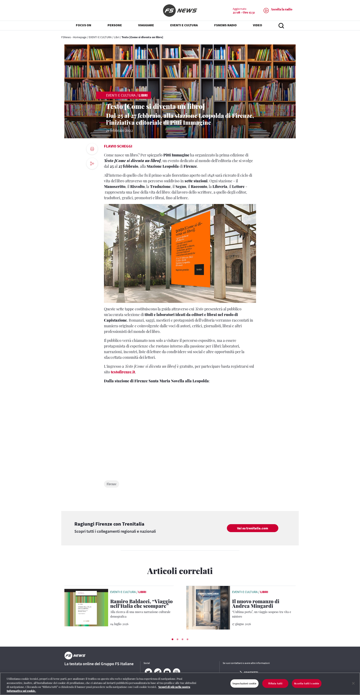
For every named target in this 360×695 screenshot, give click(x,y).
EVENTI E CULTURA (100, 37)
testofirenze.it (123, 371)
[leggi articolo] (86, 607)
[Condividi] (92, 175)
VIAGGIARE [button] (146, 25)
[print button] (92, 149)
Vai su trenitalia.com (252, 528)
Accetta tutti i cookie (306, 683)
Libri (116, 37)
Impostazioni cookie (244, 683)
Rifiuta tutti (275, 683)
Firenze (111, 484)
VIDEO (257, 25)
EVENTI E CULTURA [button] (184, 25)
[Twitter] (148, 672)
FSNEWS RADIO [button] (225, 25)
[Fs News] (180, 10)
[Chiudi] (353, 683)
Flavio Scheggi (118, 146)
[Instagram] (176, 672)
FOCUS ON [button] (83, 25)
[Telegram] (157, 672)
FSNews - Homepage (73, 37)
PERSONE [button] (115, 25)
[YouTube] (167, 672)
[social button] (92, 163)
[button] (172, 639)
